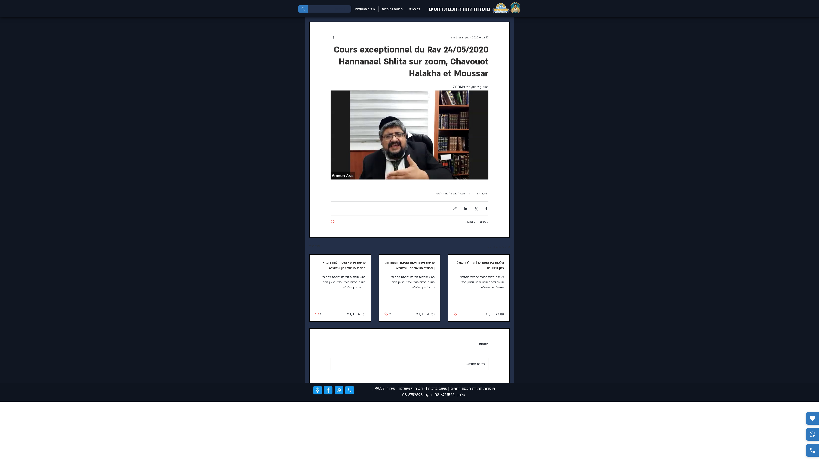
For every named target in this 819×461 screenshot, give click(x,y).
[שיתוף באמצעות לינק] (455, 209)
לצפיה (438, 193)
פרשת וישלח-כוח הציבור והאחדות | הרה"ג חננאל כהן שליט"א (410, 265)
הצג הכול (314, 246)
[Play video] (409, 134)
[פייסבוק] (328, 390)
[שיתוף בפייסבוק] (486, 209)
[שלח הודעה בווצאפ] (812, 434)
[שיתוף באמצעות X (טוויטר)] (476, 209)
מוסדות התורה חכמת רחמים (459, 8)
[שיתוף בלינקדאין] (465, 209)
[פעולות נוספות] (333, 37)
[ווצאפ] (339, 390)
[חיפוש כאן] (303, 9)
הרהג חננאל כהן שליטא (458, 193)
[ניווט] (317, 390)
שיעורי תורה (481, 193)
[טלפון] (349, 390)
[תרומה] (812, 418)
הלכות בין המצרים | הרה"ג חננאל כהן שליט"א (480, 265)
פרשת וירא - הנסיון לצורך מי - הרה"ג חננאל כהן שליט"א (344, 265)
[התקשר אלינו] (812, 450)
